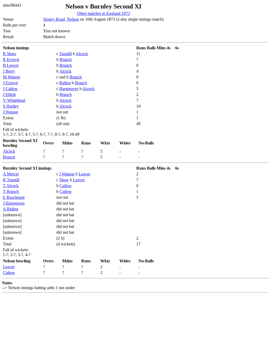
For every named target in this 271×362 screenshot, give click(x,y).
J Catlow (10, 88)
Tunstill (65, 53)
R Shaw (9, 53)
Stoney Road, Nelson (61, 19)
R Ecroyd (11, 59)
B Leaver (11, 65)
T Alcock (11, 185)
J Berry (9, 71)
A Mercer (11, 174)
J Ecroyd (10, 83)
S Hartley (11, 106)
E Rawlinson (14, 197)
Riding (65, 83)
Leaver (84, 174)
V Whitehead (14, 100)
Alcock (82, 53)
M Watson (11, 77)
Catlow (66, 185)
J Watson (10, 112)
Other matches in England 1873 (103, 13)
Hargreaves (68, 88)
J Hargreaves (14, 203)
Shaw (64, 180)
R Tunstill (11, 180)
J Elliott (9, 94)
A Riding (10, 209)
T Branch (11, 191)
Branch (66, 59)
